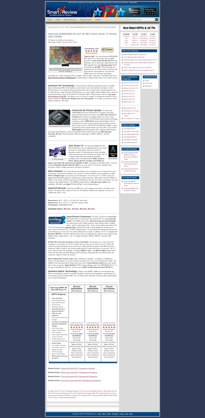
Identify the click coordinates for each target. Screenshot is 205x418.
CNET (147, 80)
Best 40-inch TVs (129, 99)
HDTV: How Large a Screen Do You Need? (138, 67)
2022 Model (143, 42)
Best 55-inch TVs (129, 91)
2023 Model (143, 44)
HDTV (62, 27)
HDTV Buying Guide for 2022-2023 (135, 54)
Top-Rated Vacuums (130, 142)
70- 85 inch (152, 44)
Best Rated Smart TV (96, 391)
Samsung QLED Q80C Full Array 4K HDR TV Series (131, 164)
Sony (126, 38)
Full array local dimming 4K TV (62, 393)
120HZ (67, 27)
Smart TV (135, 40)
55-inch (91, 209)
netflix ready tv (52, 395)
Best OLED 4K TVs (130, 108)
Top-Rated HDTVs (130, 129)
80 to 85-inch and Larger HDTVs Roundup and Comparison (81, 380)
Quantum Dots (135, 44)
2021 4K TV (57, 391)
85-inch (67, 209)
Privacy (109, 414)
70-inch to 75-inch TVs (131, 85)
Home (49, 19)
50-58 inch (152, 40)
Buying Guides (86, 19)
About (58, 19)
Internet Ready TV (106, 393)
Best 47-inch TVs (129, 96)
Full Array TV (143, 36)
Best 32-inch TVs (129, 102)
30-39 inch (152, 36)
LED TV (135, 36)
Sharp (126, 42)
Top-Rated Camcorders (131, 131)
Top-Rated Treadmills (131, 140)
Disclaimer (115, 414)
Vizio (126, 40)
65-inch (83, 209)
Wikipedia (148, 86)
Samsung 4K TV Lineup (131, 111)
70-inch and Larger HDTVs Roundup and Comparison (79, 376)
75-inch (75, 209)
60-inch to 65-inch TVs (131, 88)
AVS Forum (148, 83)
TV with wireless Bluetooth (67, 397)
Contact (121, 414)
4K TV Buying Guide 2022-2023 (134, 57)
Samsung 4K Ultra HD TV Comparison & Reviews (78, 368)
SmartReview (68, 40)
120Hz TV (135, 42)
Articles (98, 19)
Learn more (133, 2)
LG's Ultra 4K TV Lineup (131, 118)
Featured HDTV (67, 42)
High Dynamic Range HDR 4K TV (88, 393)
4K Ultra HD (143, 40)
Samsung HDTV (86, 395)
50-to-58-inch (85, 391)
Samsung (126, 36)
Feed (126, 414)
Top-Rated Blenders (130, 137)
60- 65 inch (152, 42)
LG (126, 44)
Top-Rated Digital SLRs (131, 134)
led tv (114, 393)
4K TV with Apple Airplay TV (71, 391)
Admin (131, 414)
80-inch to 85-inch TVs (131, 83)
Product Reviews (70, 19)
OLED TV (135, 38)
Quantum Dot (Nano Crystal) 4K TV (69, 395)
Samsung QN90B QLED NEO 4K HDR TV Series (131, 184)
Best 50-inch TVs (129, 93)
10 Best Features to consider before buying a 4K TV (140, 60)
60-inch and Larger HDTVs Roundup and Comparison (79, 372)
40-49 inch (152, 38)
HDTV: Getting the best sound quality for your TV (139, 70)
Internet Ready (143, 38)
